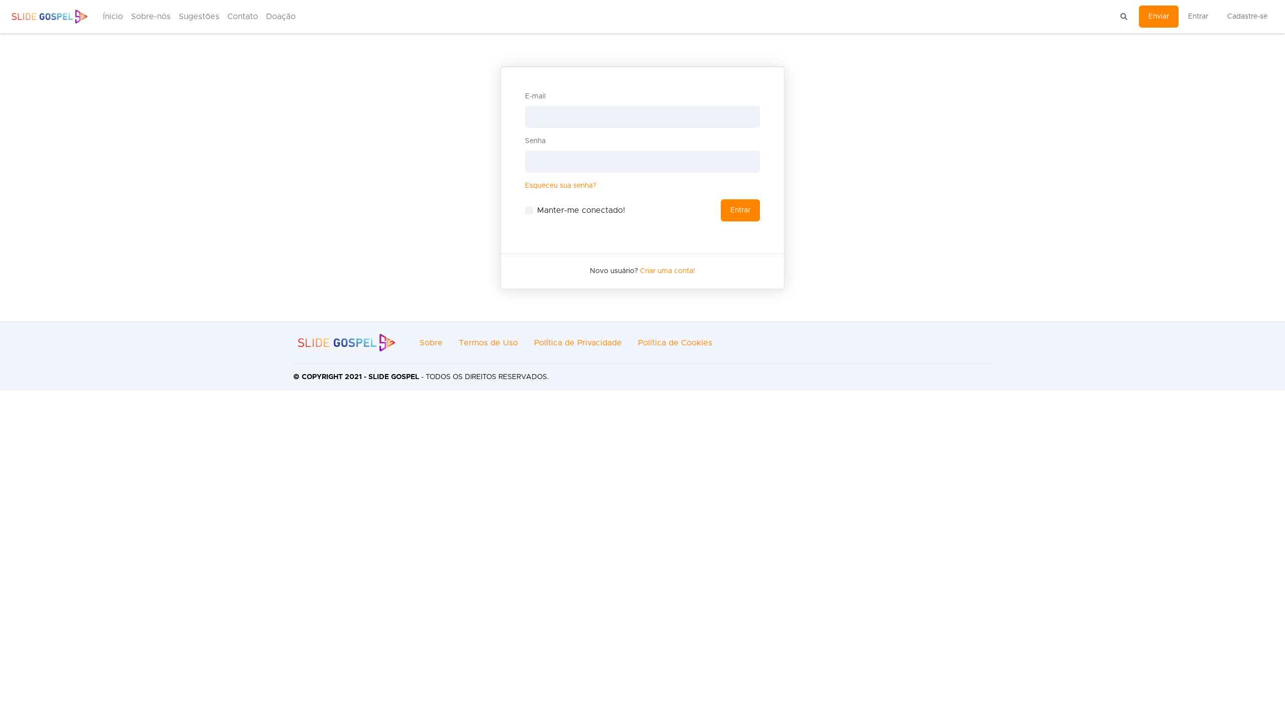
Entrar (1198, 16)
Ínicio (113, 17)
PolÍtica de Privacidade (578, 343)
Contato (242, 17)
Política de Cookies (675, 343)
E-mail (535, 96)
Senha (535, 141)
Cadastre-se (1247, 16)
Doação (281, 17)
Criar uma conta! (667, 271)
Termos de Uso (488, 343)
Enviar (1158, 16)
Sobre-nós (151, 17)
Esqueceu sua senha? (560, 185)
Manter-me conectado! (581, 210)
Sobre (431, 343)
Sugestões (199, 17)
